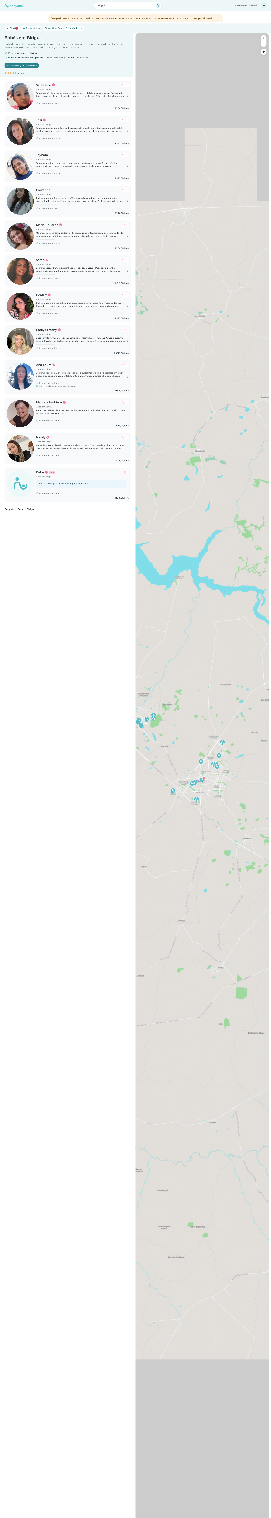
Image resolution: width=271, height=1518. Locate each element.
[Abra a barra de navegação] (263, 5)
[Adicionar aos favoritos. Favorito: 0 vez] (126, 225)
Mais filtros (75, 28)
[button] (141, 725)
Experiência (32, 28)
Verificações (54, 28)
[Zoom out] (263, 44)
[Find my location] (263, 52)
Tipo (13, 28)
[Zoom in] (263, 38)
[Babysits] (14, 5)
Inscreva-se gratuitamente (21, 65)
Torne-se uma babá (246, 5)
